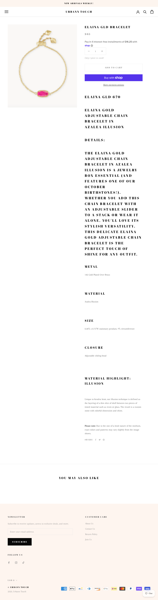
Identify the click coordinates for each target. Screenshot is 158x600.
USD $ (11, 580)
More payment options (113, 84)
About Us (89, 523)
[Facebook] (96, 440)
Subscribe (19, 541)
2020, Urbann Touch (17, 591)
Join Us (88, 539)
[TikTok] (23, 562)
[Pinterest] (104, 440)
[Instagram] (16, 562)
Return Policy (91, 534)
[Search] (145, 11)
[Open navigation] (6, 11)
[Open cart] (151, 11)
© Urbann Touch (18, 587)
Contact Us (90, 529)
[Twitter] (100, 440)
